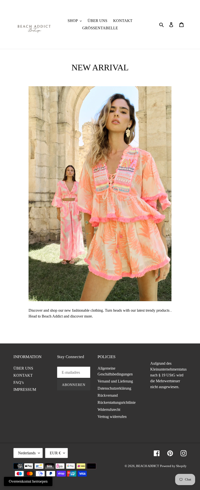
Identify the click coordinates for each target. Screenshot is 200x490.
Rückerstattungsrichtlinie (117, 402)
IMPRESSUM (24, 389)
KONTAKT (23, 375)
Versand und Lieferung (115, 381)
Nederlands (27, 453)
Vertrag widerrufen (112, 417)
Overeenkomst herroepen (28, 481)
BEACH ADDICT (147, 466)
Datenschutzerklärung (114, 388)
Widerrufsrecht (109, 409)
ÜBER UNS (23, 368)
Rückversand (108, 395)
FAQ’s (18, 382)
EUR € (55, 453)
